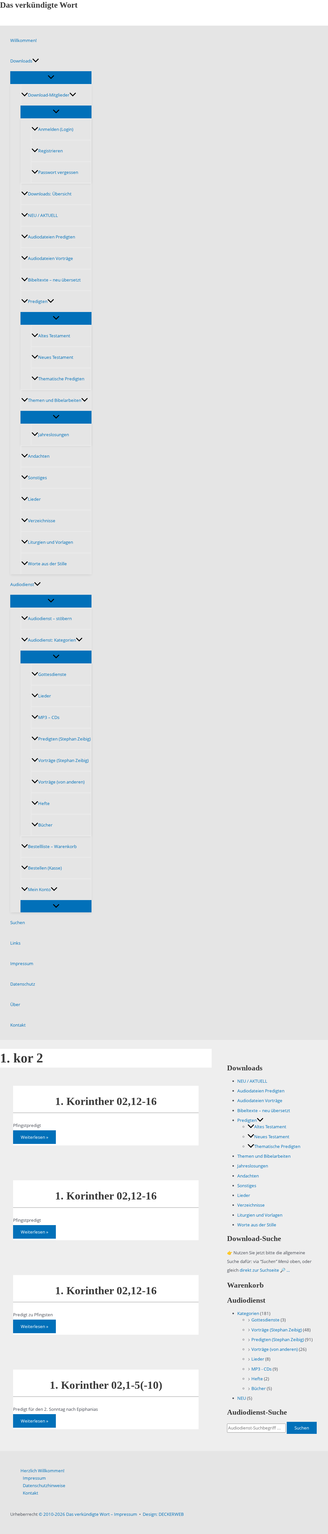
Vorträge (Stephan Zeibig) (63, 760)
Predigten (37, 301)
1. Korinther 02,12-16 (106, 1101)
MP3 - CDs (261, 1369)
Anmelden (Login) (55, 129)
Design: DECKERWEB (163, 1514)
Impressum (21, 963)
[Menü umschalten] (50, 77)
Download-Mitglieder (48, 95)
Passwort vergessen (58, 172)
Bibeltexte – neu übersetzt (54, 280)
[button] (35, 61)
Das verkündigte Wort (39, 4)
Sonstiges (37, 478)
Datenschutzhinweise (44, 1485)
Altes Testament (54, 336)
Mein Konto (39, 889)
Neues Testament (55, 357)
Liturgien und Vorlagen (50, 542)
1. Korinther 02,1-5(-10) (106, 1385)
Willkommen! (23, 40)
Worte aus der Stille (47, 564)
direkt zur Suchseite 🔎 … (265, 1270)
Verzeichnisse (41, 521)
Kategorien (248, 1313)
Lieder (34, 499)
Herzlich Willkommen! (42, 1471)
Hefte (44, 803)
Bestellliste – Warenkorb (52, 846)
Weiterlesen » (34, 1138)
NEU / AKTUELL (43, 215)
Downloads (21, 61)
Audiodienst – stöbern (50, 618)
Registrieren (50, 151)
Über (15, 1004)
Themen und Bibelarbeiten (54, 400)
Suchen (17, 922)
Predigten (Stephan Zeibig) (64, 739)
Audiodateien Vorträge (50, 258)
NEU (241, 1398)
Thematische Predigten (61, 379)
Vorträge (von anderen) (61, 782)
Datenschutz (22, 984)
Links (15, 943)
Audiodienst (22, 584)
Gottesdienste (52, 674)
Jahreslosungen (53, 434)
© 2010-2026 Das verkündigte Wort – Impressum (88, 1514)
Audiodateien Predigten (51, 237)
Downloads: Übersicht (49, 194)
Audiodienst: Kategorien (52, 640)
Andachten (38, 456)
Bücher (45, 825)
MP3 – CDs (48, 717)
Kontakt (18, 1025)
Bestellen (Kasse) (45, 868)
